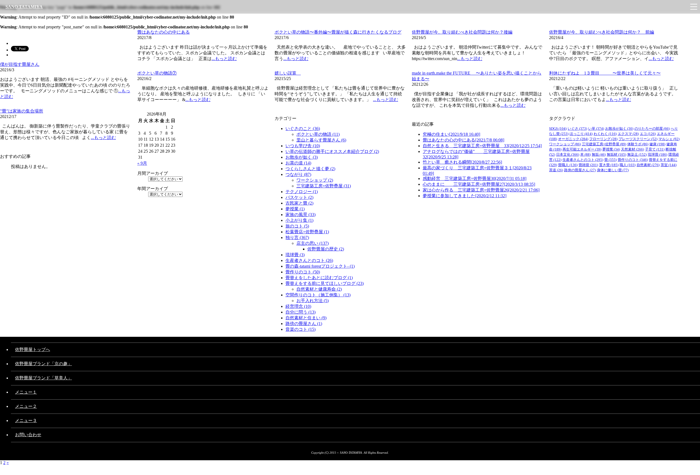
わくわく (605, 134)
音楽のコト (300, 329)
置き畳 (609, 165)
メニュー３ (26, 420)
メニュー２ (26, 406)
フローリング (603, 139)
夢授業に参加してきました (464, 195)
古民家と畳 (299, 203)
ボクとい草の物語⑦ (157, 73)
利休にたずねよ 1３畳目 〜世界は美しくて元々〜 (605, 73)
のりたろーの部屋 (652, 128)
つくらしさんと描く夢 (310, 168)
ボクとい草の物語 (318, 134)
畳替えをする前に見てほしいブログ (324, 283)
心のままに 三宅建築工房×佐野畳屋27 (479, 184)
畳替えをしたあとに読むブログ (319, 277)
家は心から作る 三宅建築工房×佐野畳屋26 (481, 190)
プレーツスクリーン (638, 139)
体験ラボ (637, 144)
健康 (657, 144)
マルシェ (668, 139)
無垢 (599, 154)
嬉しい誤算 (288, 73)
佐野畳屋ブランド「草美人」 (43, 378)
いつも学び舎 (302, 145)
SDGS (558, 128)
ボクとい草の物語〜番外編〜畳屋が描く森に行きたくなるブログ (338, 32)
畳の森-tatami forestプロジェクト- (320, 266)
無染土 (637, 154)
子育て (654, 149)
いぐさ (577, 128)
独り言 (297, 237)
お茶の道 (298, 163)
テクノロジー (301, 191)
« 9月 (142, 163)
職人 (627, 165)
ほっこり (581, 134)
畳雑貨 (588, 165)
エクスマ (628, 134)
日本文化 (567, 154)
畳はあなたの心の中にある (163, 32)
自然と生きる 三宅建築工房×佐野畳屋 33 (482, 145)
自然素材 (648, 165)
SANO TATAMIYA (24, 6)
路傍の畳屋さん (303, 323)
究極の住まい (451, 134)
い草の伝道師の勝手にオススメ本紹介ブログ (332, 151)
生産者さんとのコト (309, 260)
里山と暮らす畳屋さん (321, 140)
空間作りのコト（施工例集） (318, 295)
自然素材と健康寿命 (319, 289)
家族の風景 (300, 214)
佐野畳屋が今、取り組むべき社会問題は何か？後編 (462, 32)
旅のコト (297, 226)
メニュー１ (26, 392)
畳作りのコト (302, 272)
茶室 (668, 165)
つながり (298, 174)
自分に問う (300, 312)
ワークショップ (314, 180)
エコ (648, 134)
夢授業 (295, 208)
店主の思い (312, 243)
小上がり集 (299, 220)
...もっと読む (224, 58)
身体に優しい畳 (613, 170)
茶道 (556, 170)
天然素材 (632, 149)
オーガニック (573, 139)
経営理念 (298, 306)
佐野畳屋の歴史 (325, 249)
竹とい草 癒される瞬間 (462, 162)
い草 (596, 128)
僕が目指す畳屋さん (19, 64)
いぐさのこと (302, 128)
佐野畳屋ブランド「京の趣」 (43, 363)
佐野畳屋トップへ (32, 349)
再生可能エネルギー (581, 149)
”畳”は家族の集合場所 (21, 111)
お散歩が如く (301, 157)
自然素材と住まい (305, 317)
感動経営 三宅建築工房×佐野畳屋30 (474, 178)
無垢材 (616, 154)
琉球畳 (295, 254)
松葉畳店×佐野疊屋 (307, 231)
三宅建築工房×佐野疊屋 (323, 186)
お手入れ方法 (312, 300)
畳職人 (568, 165)
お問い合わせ (28, 434)
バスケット (299, 197)
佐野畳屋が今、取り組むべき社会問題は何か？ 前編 (601, 32)
